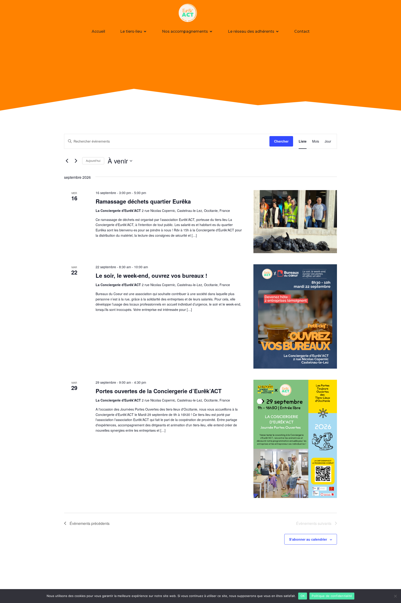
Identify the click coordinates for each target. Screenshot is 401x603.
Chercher (281, 141)
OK (303, 596)
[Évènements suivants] (76, 161)
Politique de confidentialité (332, 596)
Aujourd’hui (93, 161)
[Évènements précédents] (67, 161)
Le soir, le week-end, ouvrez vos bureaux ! (151, 275)
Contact (302, 31)
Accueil (98, 31)
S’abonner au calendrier (308, 539)
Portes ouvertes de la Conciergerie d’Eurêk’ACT (159, 391)
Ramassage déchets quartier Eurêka (143, 201)
